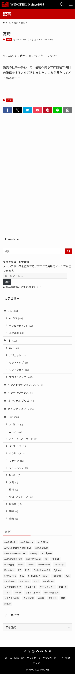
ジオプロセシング (12, 586)
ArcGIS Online (26, 542)
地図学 (41, 598)
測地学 (7, 603)
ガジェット (18, 355)
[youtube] (41, 651)
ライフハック (18, 468)
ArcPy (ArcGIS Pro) (13, 558)
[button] (7, 110)
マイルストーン (32, 592)
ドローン (63, 586)
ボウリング (17, 453)
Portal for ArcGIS (42, 570)
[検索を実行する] (68, 251)
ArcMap (34, 553)
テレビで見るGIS (21, 325)
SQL (22, 575)
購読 (7, 282)
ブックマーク (33, 658)
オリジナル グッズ (21, 401)
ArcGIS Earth (10, 542)
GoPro (31, 564)
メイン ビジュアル (21, 409)
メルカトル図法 (11, 598)
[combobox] (37, 251)
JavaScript (59, 564)
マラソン (16, 460)
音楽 (13, 518)
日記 (9, 39)
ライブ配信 (28, 598)
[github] (37, 651)
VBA (67, 575)
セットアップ (18, 362)
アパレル (16, 424)
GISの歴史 (9, 564)
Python (57, 570)
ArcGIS (16, 318)
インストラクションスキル (25, 384)
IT (12, 340)
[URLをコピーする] (67, 110)
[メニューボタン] (70, 4)
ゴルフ (15, 431)
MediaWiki (9, 570)
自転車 (15, 504)
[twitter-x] (29, 651)
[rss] (45, 651)
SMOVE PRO (10, 575)
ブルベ (7, 592)
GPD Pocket (44, 564)
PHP (27, 570)
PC (19, 570)
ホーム (8, 658)
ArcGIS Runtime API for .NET (17, 547)
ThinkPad (56, 575)
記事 (16, 658)
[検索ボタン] (62, 4)
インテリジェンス (20, 392)
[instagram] (33, 651)
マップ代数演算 (51, 592)
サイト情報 (64, 658)
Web (14, 348)
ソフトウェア (19, 369)
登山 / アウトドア (21, 496)
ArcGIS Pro (43, 542)
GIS (13, 311)
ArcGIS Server (41, 547)
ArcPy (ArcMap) (33, 558)
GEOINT (55, 558)
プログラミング (21, 377)
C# (46, 558)
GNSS (21, 564)
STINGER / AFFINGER (38, 575)
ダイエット (30, 586)
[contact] (50, 651)
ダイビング (18, 446)
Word (36, 581)
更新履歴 (52, 598)
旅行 (13, 489)
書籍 (63, 598)
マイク (18, 592)
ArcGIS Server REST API (15, 553)
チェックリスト (47, 586)
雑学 (13, 511)
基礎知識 (16, 332)
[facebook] (25, 651)
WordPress (48, 581)
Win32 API (24, 581)
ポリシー (37, 662)
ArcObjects (47, 553)
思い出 (14, 475)
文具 (13, 482)
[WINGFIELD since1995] (24, 4)
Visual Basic (10, 581)
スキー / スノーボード (23, 438)
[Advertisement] (37, 176)
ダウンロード (49, 658)
